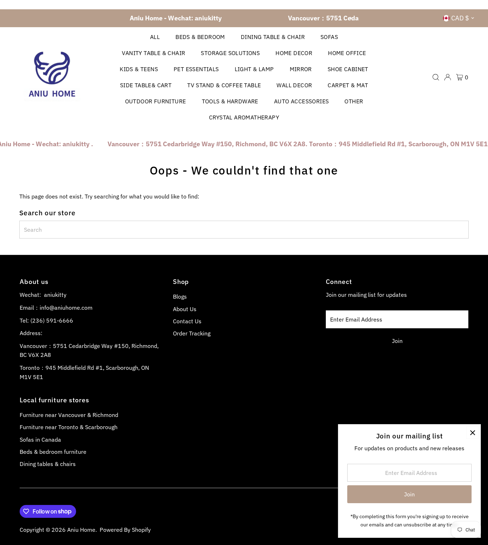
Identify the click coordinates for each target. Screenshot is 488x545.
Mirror (301, 69)
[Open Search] (436, 77)
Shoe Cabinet (348, 69)
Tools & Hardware (230, 101)
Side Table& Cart (145, 85)
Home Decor (293, 53)
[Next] (350, 18)
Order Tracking (191, 333)
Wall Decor (294, 85)
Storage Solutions (230, 53)
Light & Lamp (254, 69)
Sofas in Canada (40, 439)
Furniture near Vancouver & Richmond (69, 414)
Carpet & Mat (348, 85)
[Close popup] (472, 432)
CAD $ (460, 18)
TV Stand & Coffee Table (224, 85)
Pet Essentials (196, 69)
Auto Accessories (301, 101)
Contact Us (187, 321)
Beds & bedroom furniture (53, 451)
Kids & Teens (139, 69)
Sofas (329, 36)
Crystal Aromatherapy (244, 117)
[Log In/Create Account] (447, 77)
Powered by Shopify (125, 529)
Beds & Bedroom (200, 36)
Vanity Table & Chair (153, 53)
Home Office (347, 53)
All (155, 36)
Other (353, 101)
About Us (184, 309)
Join (397, 340)
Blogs (180, 296)
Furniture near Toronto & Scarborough (69, 427)
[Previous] (138, 18)
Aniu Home (81, 529)
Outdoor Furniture (155, 101)
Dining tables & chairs (48, 463)
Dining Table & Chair (273, 36)
